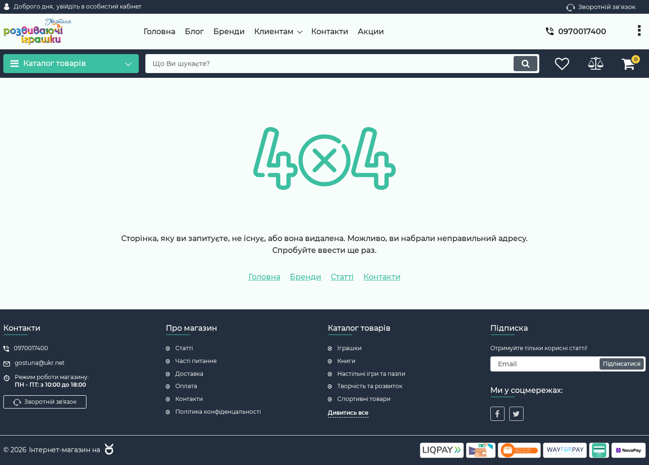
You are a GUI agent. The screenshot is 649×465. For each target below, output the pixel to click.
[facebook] (497, 414)
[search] (525, 63)
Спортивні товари (364, 398)
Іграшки (349, 348)
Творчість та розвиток (369, 386)
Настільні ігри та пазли (371, 373)
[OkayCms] (108, 450)
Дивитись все (348, 412)
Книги (346, 360)
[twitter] (516, 414)
